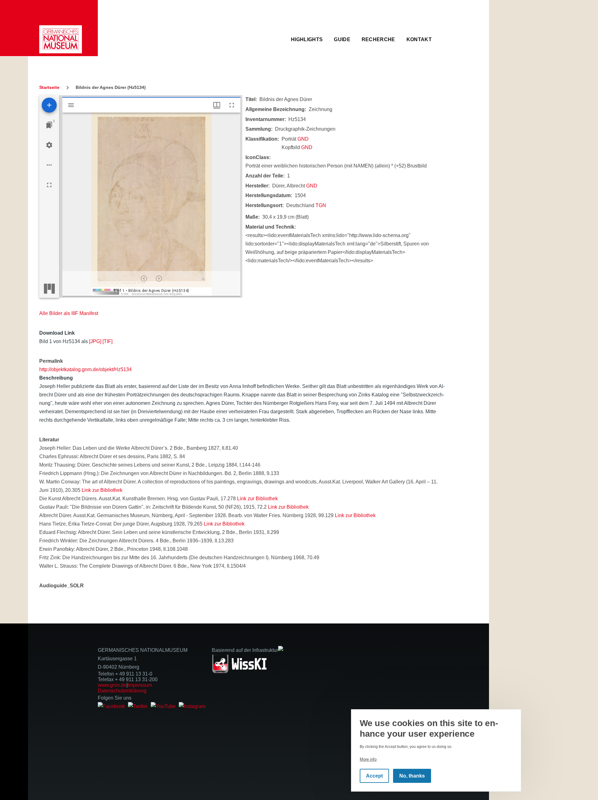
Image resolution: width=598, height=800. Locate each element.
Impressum (140, 685)
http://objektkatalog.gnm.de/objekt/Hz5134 (85, 369)
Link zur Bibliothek (102, 490)
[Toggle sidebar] (71, 105)
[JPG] (95, 341)
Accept (374, 775)
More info (368, 759)
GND (303, 139)
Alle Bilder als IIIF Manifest (68, 313)
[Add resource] (49, 105)
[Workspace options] (49, 165)
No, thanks (412, 775)
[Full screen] (49, 184)
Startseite (49, 87)
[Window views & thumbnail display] (216, 105)
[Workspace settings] (49, 145)
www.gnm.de (112, 685)
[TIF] (107, 341)
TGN (321, 205)
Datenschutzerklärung (122, 690)
